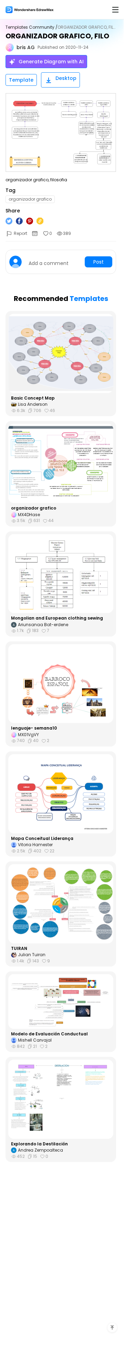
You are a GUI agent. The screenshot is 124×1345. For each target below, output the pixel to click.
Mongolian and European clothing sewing (57, 618)
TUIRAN (19, 948)
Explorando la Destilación (39, 1144)
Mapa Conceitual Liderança (42, 838)
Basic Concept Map (33, 398)
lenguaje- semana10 (34, 728)
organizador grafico (33, 508)
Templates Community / (32, 27)
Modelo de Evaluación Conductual (49, 1034)
